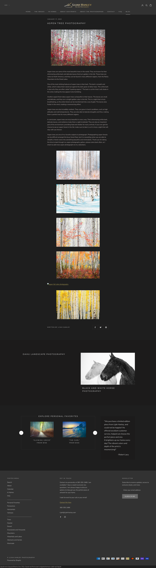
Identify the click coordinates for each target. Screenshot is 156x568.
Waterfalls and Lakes (14, 537)
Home (28, 11)
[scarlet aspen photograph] (78, 48)
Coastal (9, 523)
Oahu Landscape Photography (44, 354)
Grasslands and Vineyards (16, 530)
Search (9, 482)
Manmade (10, 543)
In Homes (52, 11)
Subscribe (130, 496)
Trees (9, 520)
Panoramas (11, 506)
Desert (9, 526)
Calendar (10, 489)
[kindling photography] (78, 284)
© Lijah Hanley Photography (21, 557)
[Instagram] (65, 517)
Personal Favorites (13, 503)
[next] (95, 433)
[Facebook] (60, 517)
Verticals (10, 513)
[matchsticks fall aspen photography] (78, 264)
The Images (39, 11)
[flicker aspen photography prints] (78, 232)
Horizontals (11, 509)
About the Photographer (91, 11)
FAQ (120, 11)
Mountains (11, 533)
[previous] (21, 433)
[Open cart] (150, 5)
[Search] (147, 5)
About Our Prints (68, 11)
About (9, 486)
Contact (111, 11)
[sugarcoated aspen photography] (78, 165)
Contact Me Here (65, 502)
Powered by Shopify (14, 560)
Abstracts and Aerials (14, 540)
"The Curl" (74, 440)
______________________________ (19, 499)
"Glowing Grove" (42, 440)
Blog (128, 11)
